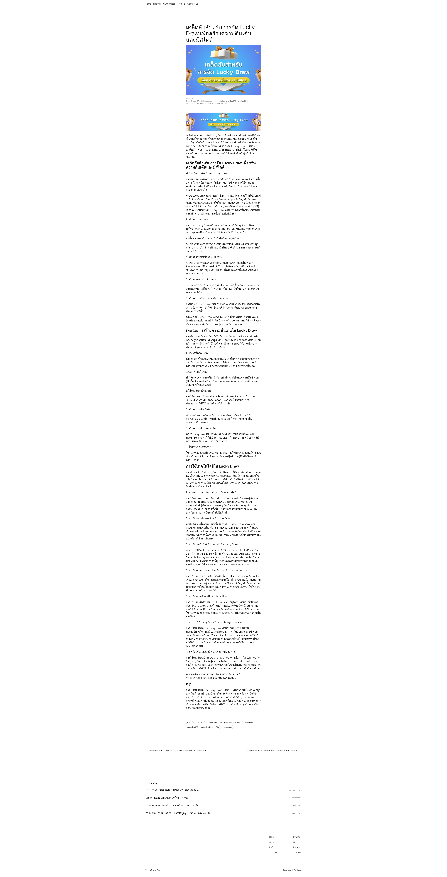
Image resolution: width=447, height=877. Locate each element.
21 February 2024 (295, 790)
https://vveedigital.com (199, 677)
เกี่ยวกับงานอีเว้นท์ (220, 103)
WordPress (297, 870)
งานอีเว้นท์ (198, 722)
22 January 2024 (295, 813)
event (189, 722)
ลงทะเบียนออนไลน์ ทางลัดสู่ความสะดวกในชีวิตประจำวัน (272, 750)
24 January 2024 (295, 805)
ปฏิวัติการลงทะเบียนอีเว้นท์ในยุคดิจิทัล (167, 797)
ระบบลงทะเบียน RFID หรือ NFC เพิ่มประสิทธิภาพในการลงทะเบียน (178, 750)
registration (208, 101)
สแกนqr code (227, 727)
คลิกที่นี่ (232, 677)
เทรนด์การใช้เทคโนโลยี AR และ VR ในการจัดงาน (173, 790)
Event (188, 101)
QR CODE (200, 101)
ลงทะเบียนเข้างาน (206, 103)
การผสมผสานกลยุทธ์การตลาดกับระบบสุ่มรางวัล (172, 805)
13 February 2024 (295, 798)
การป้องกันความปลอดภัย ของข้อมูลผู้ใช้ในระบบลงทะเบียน (178, 813)
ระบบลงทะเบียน (219, 101)
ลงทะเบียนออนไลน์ (193, 103)
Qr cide (193, 101)
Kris (195, 98)
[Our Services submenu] (176, 3)
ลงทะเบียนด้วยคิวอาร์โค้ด (210, 727)
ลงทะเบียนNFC (231, 101)
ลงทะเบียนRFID (242, 101)
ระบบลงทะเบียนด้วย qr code (230, 722)
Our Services (169, 3)
